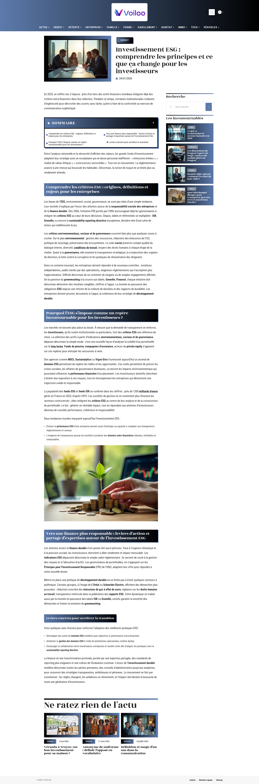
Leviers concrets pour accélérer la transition (129, 142)
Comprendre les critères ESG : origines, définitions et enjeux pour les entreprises (72, 134)
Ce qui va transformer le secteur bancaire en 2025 (198, 134)
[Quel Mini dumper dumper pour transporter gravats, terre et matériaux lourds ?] (176, 195)
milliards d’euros (148, 391)
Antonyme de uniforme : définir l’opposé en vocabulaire (101, 750)
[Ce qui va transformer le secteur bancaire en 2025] (176, 132)
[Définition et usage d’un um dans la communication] (139, 725)
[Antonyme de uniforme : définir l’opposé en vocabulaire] (101, 725)
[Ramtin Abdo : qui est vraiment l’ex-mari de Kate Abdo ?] (176, 174)
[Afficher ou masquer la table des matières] (114, 123)
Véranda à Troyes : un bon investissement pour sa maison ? (60, 750)
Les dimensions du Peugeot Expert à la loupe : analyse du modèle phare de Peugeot (197, 155)
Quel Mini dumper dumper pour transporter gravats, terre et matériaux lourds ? (199, 197)
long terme (57, 346)
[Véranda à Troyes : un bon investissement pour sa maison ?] (63, 725)
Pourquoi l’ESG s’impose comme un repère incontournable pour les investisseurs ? (68, 143)
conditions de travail (85, 247)
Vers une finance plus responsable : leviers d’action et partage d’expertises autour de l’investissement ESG (130, 134)
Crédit (125, 40)
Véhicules (192, 147)
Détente (89, 741)
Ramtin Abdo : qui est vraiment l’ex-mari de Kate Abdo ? (199, 176)
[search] (212, 12)
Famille (191, 170)
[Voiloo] (129, 12)
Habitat (50, 741)
